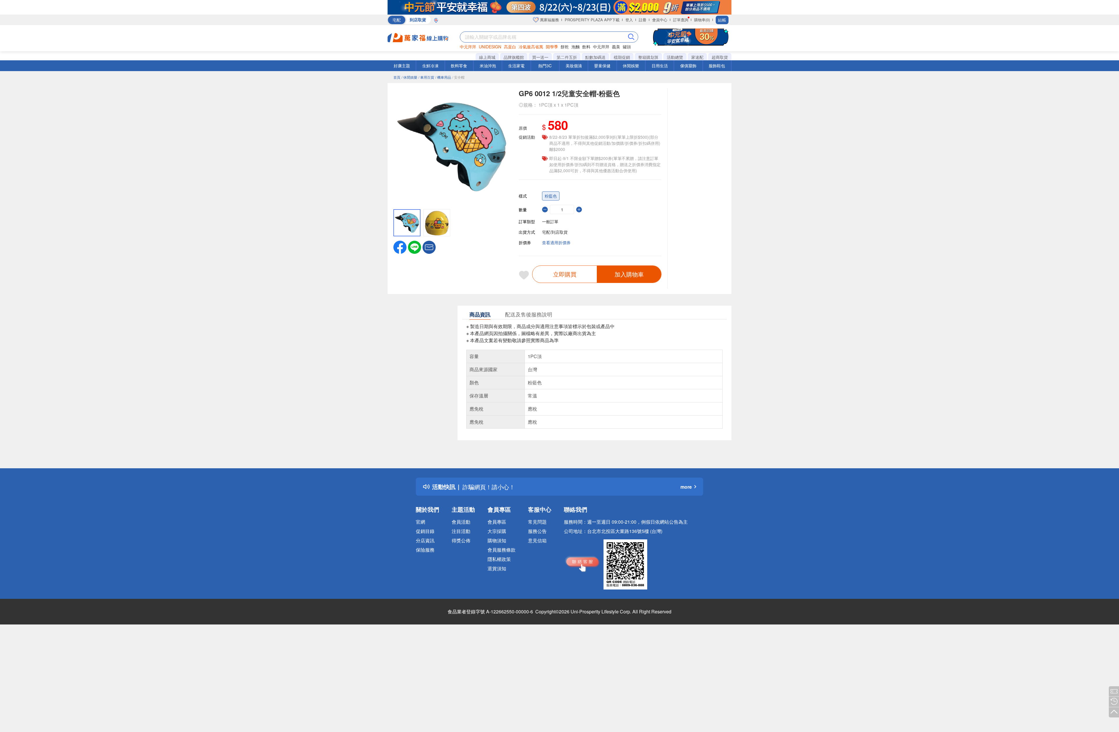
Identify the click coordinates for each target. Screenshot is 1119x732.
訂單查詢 (680, 19)
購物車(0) (702, 19)
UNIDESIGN (490, 47)
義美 (616, 47)
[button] (429, 246)
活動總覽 (675, 57)
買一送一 (540, 57)
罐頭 (627, 47)
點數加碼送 (595, 57)
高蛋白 (510, 47)
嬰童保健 (602, 65)
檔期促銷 (622, 57)
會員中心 (659, 19)
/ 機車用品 (443, 77)
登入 (629, 19)
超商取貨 (720, 57)
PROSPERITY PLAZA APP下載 (592, 19)
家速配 (697, 57)
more (686, 486)
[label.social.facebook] (400, 246)
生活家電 (516, 65)
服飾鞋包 (717, 65)
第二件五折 (567, 57)
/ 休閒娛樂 (409, 77)
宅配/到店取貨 (555, 232)
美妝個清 (574, 65)
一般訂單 (550, 221)
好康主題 (402, 65)
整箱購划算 (648, 57)
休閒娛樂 (631, 65)
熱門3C (545, 65)
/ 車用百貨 (426, 77)
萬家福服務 (549, 19)
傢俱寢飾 (688, 65)
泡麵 (575, 47)
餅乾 (565, 47)
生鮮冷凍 (430, 65)
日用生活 (660, 65)
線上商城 (487, 57)
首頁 (396, 77)
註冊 (642, 19)
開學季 (552, 47)
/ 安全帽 (458, 77)
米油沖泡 (488, 65)
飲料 (586, 47)
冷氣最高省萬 (531, 47)
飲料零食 (459, 65)
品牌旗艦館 (514, 57)
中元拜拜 (468, 47)
